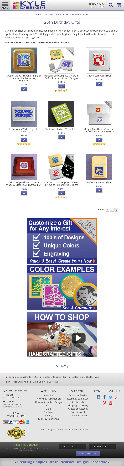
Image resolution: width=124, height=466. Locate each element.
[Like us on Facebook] (104, 397)
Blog (48, 408)
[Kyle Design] (29, 4)
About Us (48, 395)
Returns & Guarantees (78, 398)
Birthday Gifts (62, 14)
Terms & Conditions (48, 419)
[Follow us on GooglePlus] (116, 397)
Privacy (48, 415)
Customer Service (78, 395)
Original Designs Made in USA (23, 376)
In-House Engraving (18, 381)
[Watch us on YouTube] (110, 403)
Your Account (78, 412)
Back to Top (62, 366)
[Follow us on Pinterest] (104, 403)
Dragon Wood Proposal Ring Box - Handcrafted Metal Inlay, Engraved (23, 78)
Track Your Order (78, 415)
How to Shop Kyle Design (48, 402)
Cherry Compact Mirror (99, 75)
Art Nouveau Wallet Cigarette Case (24, 130)
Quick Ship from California (45, 381)
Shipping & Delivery (78, 405)
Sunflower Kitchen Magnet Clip (61, 129)
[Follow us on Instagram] (98, 397)
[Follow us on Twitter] (110, 397)
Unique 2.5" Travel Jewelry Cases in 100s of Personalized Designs (61, 183)
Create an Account (78, 408)
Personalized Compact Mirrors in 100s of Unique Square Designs (61, 77)
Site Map (48, 412)
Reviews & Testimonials (48, 398)
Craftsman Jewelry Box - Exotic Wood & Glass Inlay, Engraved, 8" (23, 183)
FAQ (48, 405)
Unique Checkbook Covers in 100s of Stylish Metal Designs (99, 130)
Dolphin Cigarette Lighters (99, 182)
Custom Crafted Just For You (85, 376)
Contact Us (78, 402)
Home (38, 14)
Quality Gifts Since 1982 (54, 376)
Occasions (49, 14)
